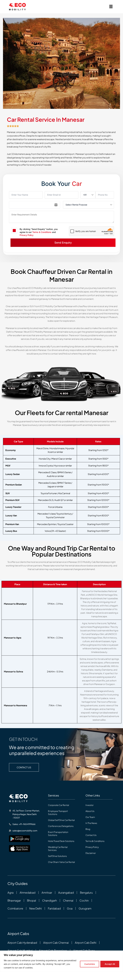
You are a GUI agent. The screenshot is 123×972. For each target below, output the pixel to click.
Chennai (68, 900)
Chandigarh (49, 900)
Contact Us (91, 835)
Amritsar (47, 892)
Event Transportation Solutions (58, 833)
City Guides (18, 883)
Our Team (90, 817)
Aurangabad (66, 892)
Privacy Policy (26, 235)
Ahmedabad (27, 892)
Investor (90, 805)
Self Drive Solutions (57, 856)
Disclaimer (91, 853)
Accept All (110, 964)
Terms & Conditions (41, 232)
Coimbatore (15, 908)
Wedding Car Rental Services (58, 848)
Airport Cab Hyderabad (22, 942)
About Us (90, 811)
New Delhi (35, 908)
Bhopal (31, 900)
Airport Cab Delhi (85, 942)
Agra (11, 892)
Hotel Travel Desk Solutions (61, 841)
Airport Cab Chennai (56, 942)
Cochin (84, 900)
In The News (91, 823)
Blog (88, 829)
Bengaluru (86, 892)
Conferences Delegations (61, 826)
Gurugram (85, 908)
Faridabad (54, 908)
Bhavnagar (14, 900)
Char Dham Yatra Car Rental (61, 862)
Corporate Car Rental (58, 805)
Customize (89, 964)
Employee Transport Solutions (58, 812)
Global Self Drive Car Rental (61, 820)
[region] (61, 961)
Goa (69, 908)
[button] (111, 6)
